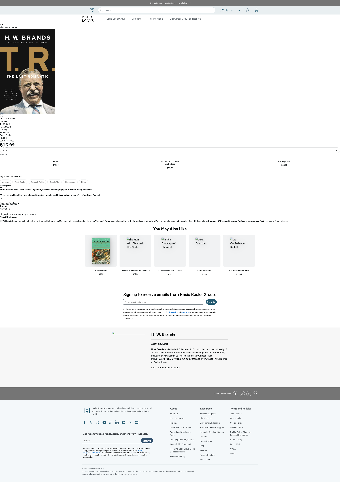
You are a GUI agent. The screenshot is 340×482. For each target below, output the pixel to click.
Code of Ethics (236, 427)
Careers (203, 436)
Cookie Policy (236, 422)
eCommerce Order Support (212, 427)
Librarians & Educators (210, 422)
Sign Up (211, 302)
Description (5, 185)
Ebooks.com (70, 182)
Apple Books (20, 182)
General (32, 214)
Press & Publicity (177, 456)
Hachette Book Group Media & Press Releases (182, 450)
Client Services (206, 418)
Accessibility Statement (180, 444)
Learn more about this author (165, 367)
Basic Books (5, 135)
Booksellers (205, 459)
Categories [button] (137, 18)
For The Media (156, 18)
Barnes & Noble (37, 182)
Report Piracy (236, 439)
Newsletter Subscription (180, 427)
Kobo (83, 182)
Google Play (55, 182)
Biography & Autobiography (13, 214)
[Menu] (84, 10)
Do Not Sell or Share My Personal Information (240, 433)
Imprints (173, 422)
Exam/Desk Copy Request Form (185, 18)
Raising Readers (207, 454)
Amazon (5, 182)
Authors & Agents (208, 413)
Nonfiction (5, 208)
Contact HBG (206, 441)
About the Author (8, 217)
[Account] (247, 10)
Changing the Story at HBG (182, 439)
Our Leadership (177, 418)
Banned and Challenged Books (180, 433)
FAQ (202, 445)
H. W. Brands (9, 118)
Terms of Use (236, 413)
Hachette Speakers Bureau (212, 431)
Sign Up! (229, 10)
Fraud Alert (235, 444)
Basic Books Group (116, 18)
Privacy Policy (236, 418)
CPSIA (233, 448)
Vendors (203, 450)
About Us (174, 413)
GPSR (232, 453)
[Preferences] (239, 10)
